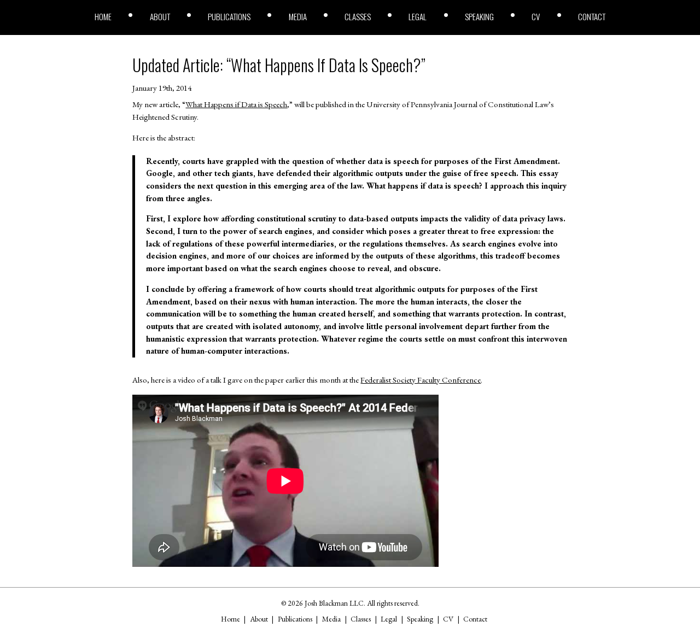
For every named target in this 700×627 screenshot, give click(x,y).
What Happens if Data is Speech (236, 104)
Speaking (479, 17)
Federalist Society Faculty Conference (420, 379)
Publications (229, 17)
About (160, 17)
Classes (358, 17)
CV (536, 17)
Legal (418, 17)
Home (103, 17)
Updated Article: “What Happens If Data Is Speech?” (278, 64)
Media (298, 17)
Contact (591, 17)
